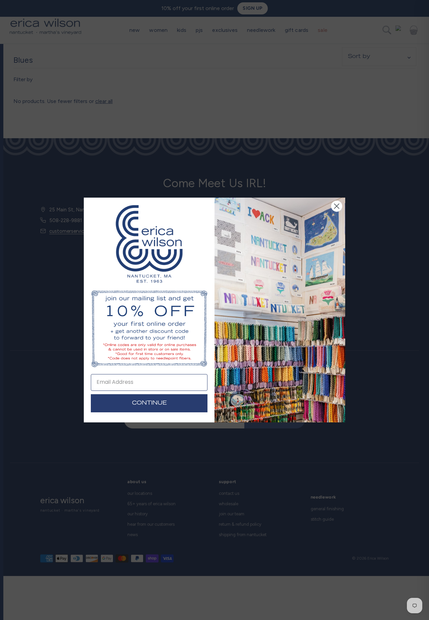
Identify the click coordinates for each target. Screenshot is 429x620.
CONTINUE (149, 403)
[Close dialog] (337, 206)
